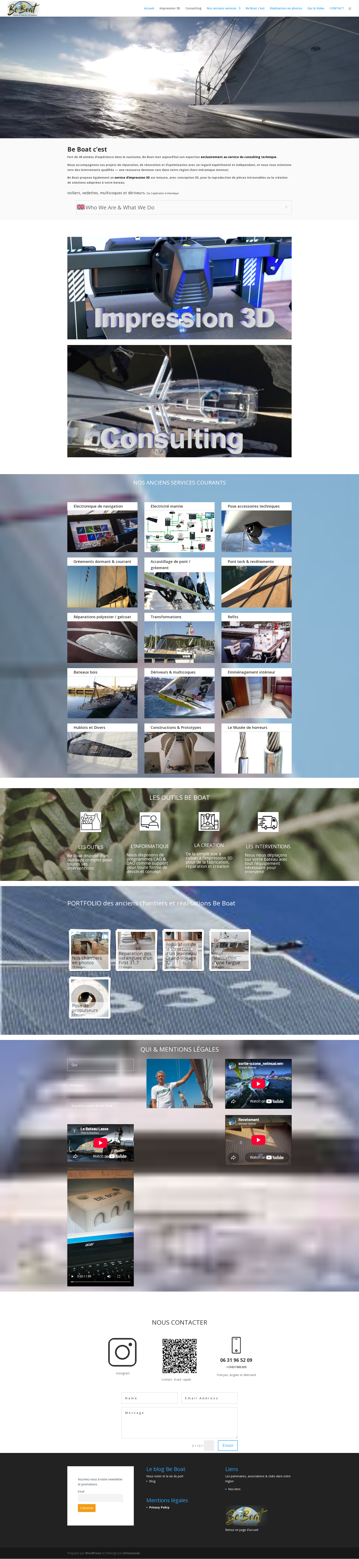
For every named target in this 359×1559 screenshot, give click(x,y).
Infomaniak (131, 1553)
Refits (233, 616)
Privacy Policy (159, 1507)
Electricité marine (167, 506)
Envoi (228, 1445)
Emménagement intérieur (251, 672)
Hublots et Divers (89, 727)
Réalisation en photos (286, 8)
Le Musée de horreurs (247, 727)
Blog (152, 1481)
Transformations (166, 616)
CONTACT (337, 8)
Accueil (149, 8)
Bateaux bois (85, 672)
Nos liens (234, 1489)
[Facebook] (123, 1365)
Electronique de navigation (98, 506)
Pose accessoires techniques (254, 506)
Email (81, 1491)
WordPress (93, 1553)
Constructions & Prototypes (176, 727)
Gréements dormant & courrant (102, 561)
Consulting (193, 8)
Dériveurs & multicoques (173, 672)
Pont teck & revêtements (251, 561)
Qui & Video (315, 8)
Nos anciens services (221, 8)
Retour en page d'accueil (241, 1530)
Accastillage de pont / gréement (170, 564)
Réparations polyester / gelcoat (102, 616)
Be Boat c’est (255, 8)
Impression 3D (170, 8)
